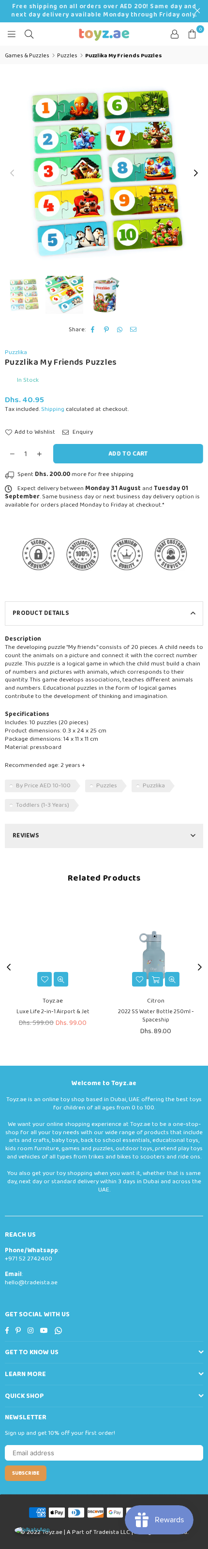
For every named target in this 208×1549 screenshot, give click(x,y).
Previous (12, 173)
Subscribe (25, 1473)
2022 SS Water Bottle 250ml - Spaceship (156, 1015)
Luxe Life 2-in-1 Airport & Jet (52, 1011)
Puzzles (106, 786)
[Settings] (174, 34)
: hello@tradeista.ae (31, 1278)
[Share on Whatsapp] (120, 330)
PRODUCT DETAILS (41, 613)
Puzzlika (16, 352)
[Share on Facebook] (93, 330)
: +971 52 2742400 (32, 1254)
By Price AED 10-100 (43, 786)
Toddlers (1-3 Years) (42, 805)
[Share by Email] (133, 330)
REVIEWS (26, 836)
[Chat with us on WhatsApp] (32, 1530)
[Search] (29, 34)
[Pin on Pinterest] (106, 330)
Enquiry (82, 432)
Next (196, 173)
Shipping (52, 409)
